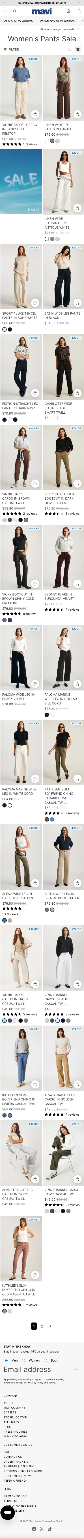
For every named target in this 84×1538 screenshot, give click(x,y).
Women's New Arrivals (59, 21)
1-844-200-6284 (15, 1436)
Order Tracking (16, 1461)
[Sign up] (75, 1369)
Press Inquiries (15, 1431)
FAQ (6, 1452)
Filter (14, 49)
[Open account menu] (69, 11)
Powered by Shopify (53, 1521)
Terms (52, 1382)
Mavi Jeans (35, 1521)
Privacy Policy (36, 1382)
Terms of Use (14, 1501)
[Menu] (5, 11)
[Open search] (15, 11)
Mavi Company (14, 1407)
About (8, 1403)
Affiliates (11, 1422)
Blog (7, 1427)
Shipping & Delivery (19, 1466)
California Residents (20, 1505)
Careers (10, 1412)
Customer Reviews (18, 1476)
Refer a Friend (15, 1480)
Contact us (13, 1456)
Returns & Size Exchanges (24, 1471)
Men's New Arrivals (20, 21)
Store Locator (15, 1417)
